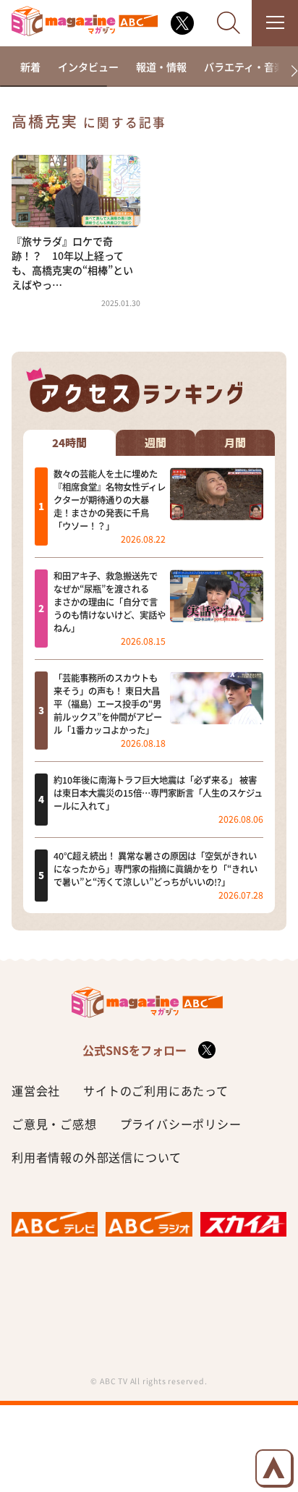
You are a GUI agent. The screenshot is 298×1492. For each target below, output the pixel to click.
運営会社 (36, 1090)
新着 (30, 66)
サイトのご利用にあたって (156, 1090)
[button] (288, 71)
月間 (235, 443)
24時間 (69, 443)
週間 (155, 443)
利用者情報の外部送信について (97, 1157)
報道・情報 (161, 66)
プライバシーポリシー (181, 1123)
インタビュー (88, 66)
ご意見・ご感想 (54, 1123)
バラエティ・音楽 (244, 66)
